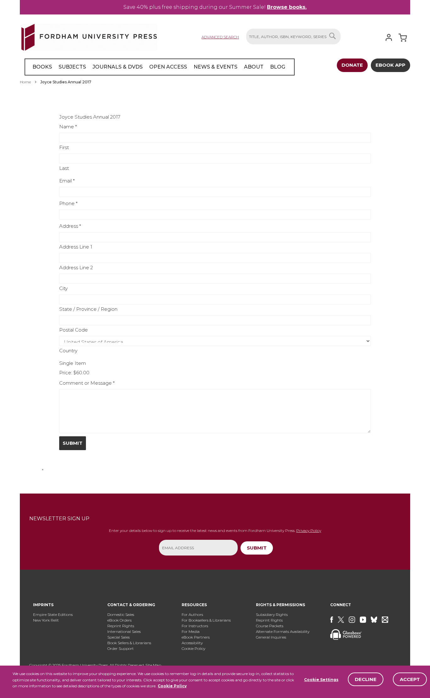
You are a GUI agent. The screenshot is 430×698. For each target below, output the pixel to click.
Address (70, 226)
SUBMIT (257, 548)
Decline (365, 679)
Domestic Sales (120, 614)
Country (68, 351)
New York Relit (46, 620)
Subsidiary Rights (272, 614)
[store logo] (89, 36)
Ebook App (390, 65)
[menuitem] (42, 67)
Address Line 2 (76, 268)
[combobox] (293, 36)
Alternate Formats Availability (282, 631)
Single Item (72, 363)
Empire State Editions (53, 614)
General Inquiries (271, 637)
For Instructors (195, 625)
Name (68, 127)
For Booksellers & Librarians (206, 620)
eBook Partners (196, 637)
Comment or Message (87, 383)
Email (67, 181)
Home (26, 82)
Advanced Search (220, 37)
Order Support (120, 648)
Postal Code (73, 330)
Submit (72, 443)
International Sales (124, 631)
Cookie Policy (172, 686)
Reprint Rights (120, 625)
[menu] (160, 67)
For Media (191, 631)
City (63, 288)
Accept (410, 679)
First (64, 147)
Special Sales (118, 637)
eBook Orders (119, 620)
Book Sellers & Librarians (129, 642)
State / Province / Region (88, 309)
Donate (352, 65)
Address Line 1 (75, 247)
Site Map (153, 665)
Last (64, 168)
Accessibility (192, 642)
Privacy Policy (308, 530)
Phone (68, 203)
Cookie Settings (321, 679)
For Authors (192, 614)
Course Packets (269, 625)
